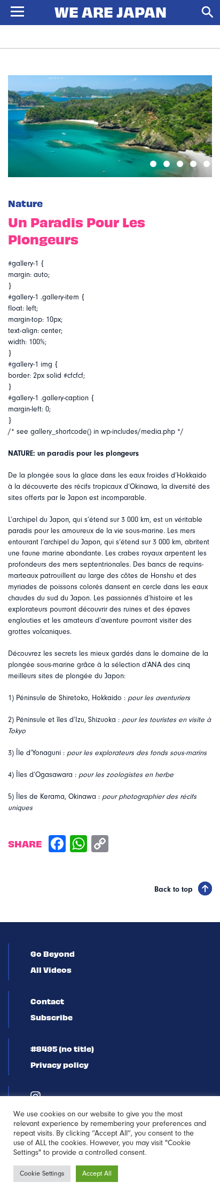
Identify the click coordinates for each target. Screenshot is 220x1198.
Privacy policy (59, 1064)
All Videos (51, 969)
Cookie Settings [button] (42, 1173)
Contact (47, 1001)
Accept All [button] (97, 1173)
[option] (110, 126)
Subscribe (51, 1017)
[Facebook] (57, 845)
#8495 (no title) (62, 1048)
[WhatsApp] (78, 845)
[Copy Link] (100, 845)
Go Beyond (52, 953)
